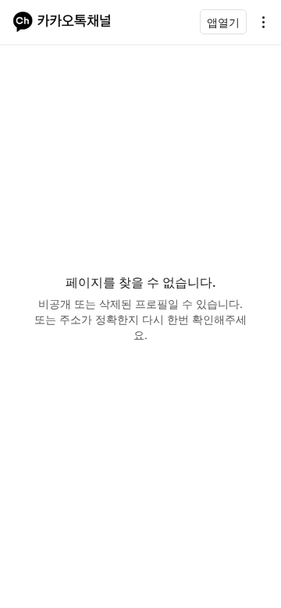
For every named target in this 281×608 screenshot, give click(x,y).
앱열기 (223, 22)
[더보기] (259, 21)
